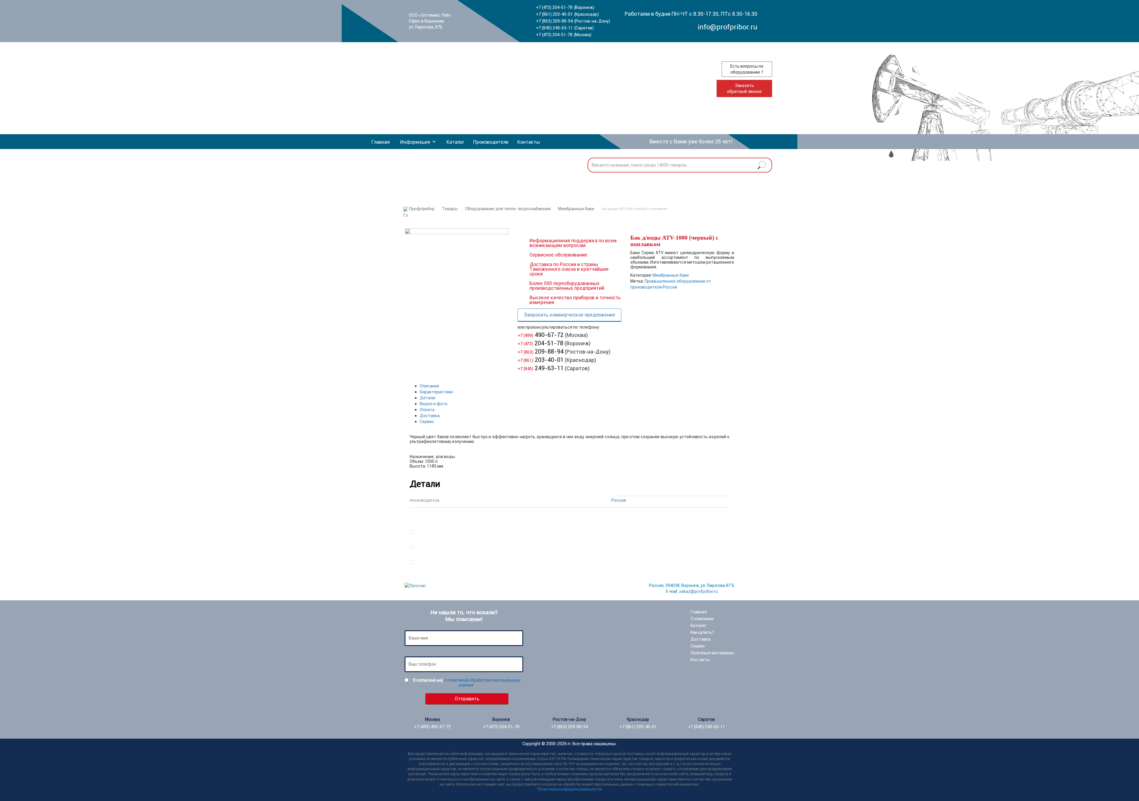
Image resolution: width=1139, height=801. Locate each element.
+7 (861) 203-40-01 (554, 14)
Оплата (427, 409)
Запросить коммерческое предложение (569, 315)
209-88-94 (541, 351)
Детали (427, 397)
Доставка (430, 415)
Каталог (455, 142)
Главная (380, 142)
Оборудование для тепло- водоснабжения (508, 208)
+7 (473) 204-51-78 (554, 7)
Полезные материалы (712, 653)
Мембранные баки (576, 208)
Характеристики (436, 392)
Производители (490, 142)
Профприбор (422, 208)
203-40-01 (541, 359)
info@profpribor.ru (727, 27)
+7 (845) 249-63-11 (554, 28)
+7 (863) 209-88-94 (554, 21)
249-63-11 (541, 368)
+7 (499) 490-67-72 (432, 726)
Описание (429, 386)
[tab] (575, 386)
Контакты (528, 142)
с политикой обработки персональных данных (482, 682)
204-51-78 (540, 343)
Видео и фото (434, 403)
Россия (618, 500)
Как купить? (702, 632)
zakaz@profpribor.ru (698, 591)
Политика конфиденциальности (569, 789)
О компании (702, 618)
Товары (450, 208)
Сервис (427, 421)
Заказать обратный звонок (744, 88)
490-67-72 (541, 334)
